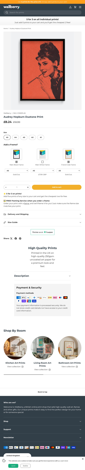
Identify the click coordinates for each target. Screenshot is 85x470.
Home (6, 28)
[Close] (83, 459)
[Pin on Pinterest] (20, 238)
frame (26, 203)
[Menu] (80, 7)
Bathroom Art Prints (70, 363)
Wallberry (7, 113)
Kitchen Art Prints (15, 363)
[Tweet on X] (11, 238)
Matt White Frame (42, 165)
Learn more (64, 461)
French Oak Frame (68, 165)
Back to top (42, 392)
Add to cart (56, 187)
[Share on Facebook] (16, 238)
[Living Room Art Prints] (42, 348)
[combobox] (42, 12)
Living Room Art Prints (42, 364)
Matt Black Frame (16, 165)
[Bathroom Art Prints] (69, 348)
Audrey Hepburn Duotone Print (20, 28)
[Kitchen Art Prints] (15, 348)
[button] (75, 7)
